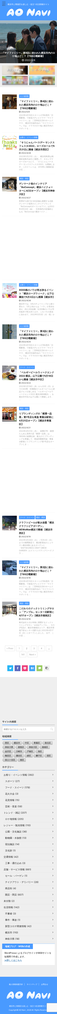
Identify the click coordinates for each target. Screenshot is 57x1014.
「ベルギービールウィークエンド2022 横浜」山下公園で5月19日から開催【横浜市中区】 (36, 376)
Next (54, 42)
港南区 (45, 747)
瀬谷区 (19, 755)
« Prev (10, 648)
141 (23, 654)
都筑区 (21, 747)
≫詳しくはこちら (13, 960)
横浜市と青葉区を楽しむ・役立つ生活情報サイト (28, 1006)
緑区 (29, 755)
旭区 (40, 751)
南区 (22, 760)
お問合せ (44, 984)
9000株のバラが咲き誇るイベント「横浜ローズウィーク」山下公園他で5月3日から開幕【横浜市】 (37, 293)
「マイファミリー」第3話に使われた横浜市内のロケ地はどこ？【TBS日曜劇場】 (36, 335)
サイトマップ (32, 984)
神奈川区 (33, 747)
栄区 (49, 755)
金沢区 (8, 751)
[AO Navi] (32, 668)
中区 (27, 743)
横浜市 (17, 743)
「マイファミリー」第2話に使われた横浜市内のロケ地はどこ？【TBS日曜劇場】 (36, 571)
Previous (2, 42)
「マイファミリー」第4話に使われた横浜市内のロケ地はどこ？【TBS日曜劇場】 (36, 105)
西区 (7, 743)
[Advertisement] (28, 249)
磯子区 (39, 755)
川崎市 (19, 751)
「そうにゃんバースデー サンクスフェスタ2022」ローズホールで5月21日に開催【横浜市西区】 (37, 146)
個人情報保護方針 (16, 984)
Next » (32, 654)
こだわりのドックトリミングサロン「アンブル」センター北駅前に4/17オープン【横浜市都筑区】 (36, 612)
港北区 (48, 743)
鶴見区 (8, 755)
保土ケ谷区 (10, 760)
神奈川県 (9, 747)
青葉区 (37, 743)
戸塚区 (30, 751)
